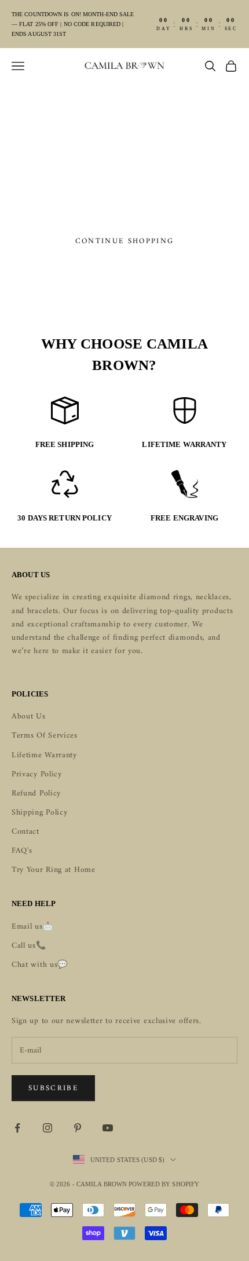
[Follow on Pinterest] (77, 1128)
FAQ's (22, 851)
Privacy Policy (37, 774)
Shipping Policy (40, 812)
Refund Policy (36, 793)
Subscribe (53, 1088)
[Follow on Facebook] (17, 1128)
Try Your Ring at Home (54, 870)
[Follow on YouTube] (107, 1128)
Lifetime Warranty (44, 755)
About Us (29, 716)
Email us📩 (32, 926)
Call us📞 (29, 946)
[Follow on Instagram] (47, 1128)
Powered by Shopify (164, 1184)
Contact (25, 831)
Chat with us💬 (40, 965)
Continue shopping (124, 241)
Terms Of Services (45, 735)
